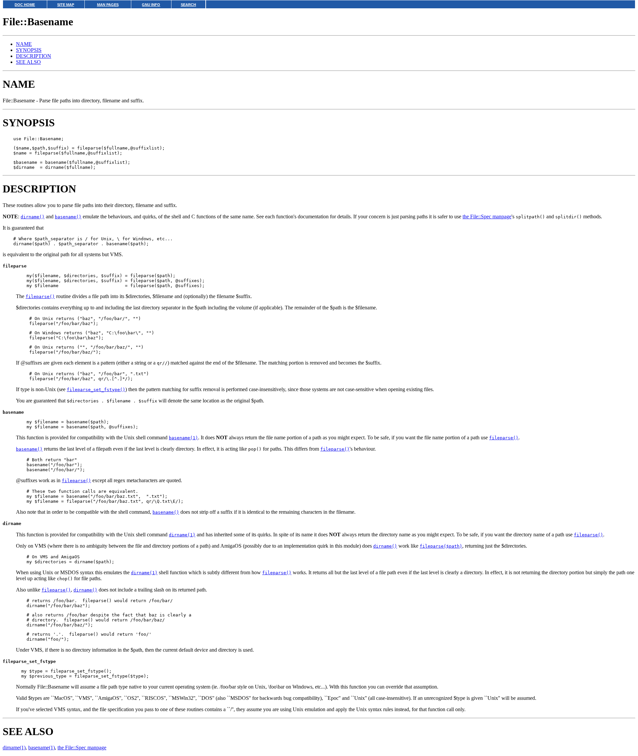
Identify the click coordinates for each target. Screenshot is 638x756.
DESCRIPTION (33, 56)
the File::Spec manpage (487, 216)
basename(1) (41, 747)
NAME (24, 44)
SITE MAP (65, 5)
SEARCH (188, 5)
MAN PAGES (108, 5)
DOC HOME (25, 5)
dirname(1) (14, 747)
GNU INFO (151, 5)
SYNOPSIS (29, 50)
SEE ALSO (28, 62)
